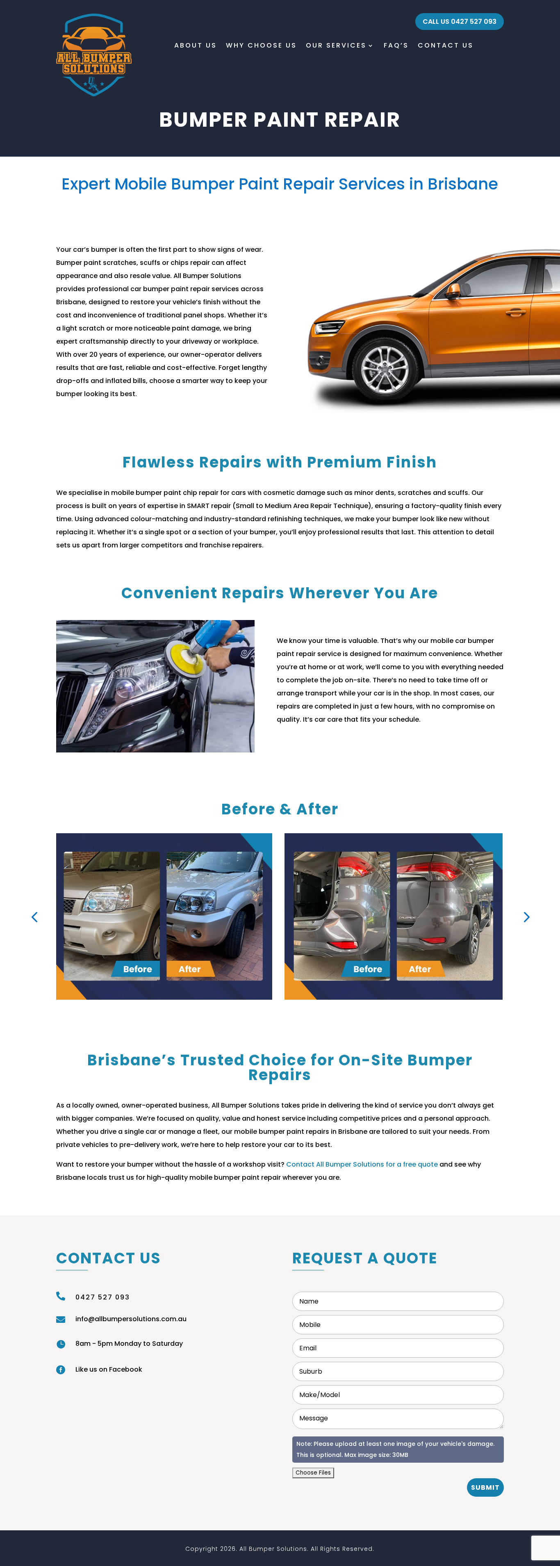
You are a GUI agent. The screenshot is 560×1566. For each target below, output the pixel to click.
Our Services (336, 45)
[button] (34, 916)
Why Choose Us (261, 45)
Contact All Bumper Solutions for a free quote (362, 1164)
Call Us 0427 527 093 (459, 21)
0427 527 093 (102, 1297)
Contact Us (445, 45)
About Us (195, 45)
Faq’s (396, 45)
